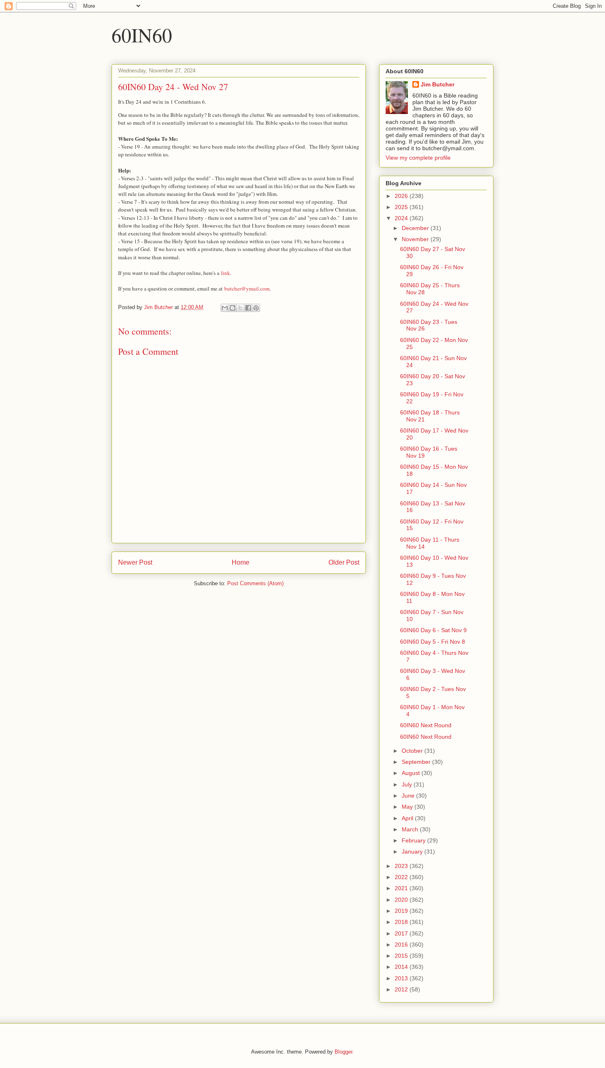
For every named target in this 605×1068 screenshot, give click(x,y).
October (413, 750)
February (414, 840)
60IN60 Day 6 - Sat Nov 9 (433, 630)
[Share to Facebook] (248, 308)
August (411, 773)
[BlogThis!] (232, 308)
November (416, 239)
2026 (402, 196)
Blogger (343, 1052)
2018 (402, 922)
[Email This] (225, 308)
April (408, 818)
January (413, 851)
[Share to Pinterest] (256, 308)
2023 (402, 866)
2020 (402, 899)
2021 (402, 888)
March (411, 829)
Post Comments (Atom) (255, 583)
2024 (402, 218)
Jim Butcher (437, 84)
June (409, 795)
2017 (402, 933)
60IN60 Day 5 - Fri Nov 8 (432, 641)
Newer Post (135, 562)
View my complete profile (418, 157)
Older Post (343, 562)
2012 (402, 989)
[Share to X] (240, 308)
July (408, 784)
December (416, 228)
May (408, 806)
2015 (402, 955)
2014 (402, 966)
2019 (402, 910)
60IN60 (142, 34)
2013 (402, 978)
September (417, 762)
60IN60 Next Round (425, 725)
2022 (402, 877)
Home (240, 562)
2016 (402, 944)
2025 (402, 207)
